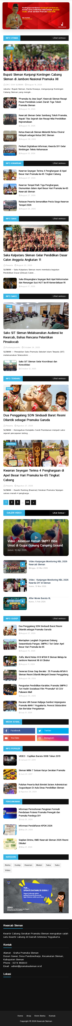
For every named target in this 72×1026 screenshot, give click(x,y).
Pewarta (9, 425)
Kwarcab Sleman (44, 1021)
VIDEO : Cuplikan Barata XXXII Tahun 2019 (39, 756)
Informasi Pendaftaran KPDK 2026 (35, 825)
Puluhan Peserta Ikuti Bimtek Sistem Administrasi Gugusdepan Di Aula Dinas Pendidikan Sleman (43, 786)
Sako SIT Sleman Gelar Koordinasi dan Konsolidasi (38, 363)
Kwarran (28, 865)
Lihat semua (59, 38)
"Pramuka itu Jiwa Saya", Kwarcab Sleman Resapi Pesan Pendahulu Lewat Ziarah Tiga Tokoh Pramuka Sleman (43, 102)
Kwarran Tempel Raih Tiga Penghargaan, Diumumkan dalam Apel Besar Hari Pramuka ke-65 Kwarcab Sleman (43, 188)
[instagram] (53, 738)
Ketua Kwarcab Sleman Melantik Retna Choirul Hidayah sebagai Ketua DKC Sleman (41, 134)
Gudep (17, 865)
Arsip (28, 1015)
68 (27, 502)
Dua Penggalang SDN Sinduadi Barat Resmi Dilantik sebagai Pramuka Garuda (34, 418)
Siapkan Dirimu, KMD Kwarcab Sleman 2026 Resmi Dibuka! (43, 841)
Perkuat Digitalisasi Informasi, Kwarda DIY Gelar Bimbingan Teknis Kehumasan (42, 148)
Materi (39, 865)
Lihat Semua (58, 513)
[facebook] (19, 731)
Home (20, 1015)
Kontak (52, 1015)
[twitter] (53, 731)
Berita (7, 865)
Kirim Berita (39, 1015)
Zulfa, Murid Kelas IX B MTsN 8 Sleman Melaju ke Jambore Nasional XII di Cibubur (43, 659)
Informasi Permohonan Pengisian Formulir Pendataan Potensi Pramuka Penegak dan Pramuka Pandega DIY (39, 812)
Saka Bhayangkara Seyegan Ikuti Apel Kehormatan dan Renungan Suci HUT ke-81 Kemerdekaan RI (43, 281)
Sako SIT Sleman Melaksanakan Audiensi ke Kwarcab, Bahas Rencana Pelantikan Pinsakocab (33, 337)
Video (7, 870)
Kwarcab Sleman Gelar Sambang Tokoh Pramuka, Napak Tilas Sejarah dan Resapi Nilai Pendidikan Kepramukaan (43, 119)
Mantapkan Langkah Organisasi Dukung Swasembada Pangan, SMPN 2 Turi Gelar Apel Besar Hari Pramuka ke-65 (41, 644)
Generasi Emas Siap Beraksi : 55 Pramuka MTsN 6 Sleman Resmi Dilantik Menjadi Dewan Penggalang (43, 673)
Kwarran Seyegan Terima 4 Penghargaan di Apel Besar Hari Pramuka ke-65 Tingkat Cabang (42, 172)
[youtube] (19, 738)
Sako (57, 865)
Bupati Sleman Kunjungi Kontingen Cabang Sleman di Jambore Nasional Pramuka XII (32, 77)
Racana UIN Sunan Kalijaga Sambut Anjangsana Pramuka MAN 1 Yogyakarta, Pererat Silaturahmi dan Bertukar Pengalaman (42, 705)
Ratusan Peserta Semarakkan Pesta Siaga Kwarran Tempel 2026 (44, 203)
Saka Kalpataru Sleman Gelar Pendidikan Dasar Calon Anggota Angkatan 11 (35, 257)
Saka (48, 865)
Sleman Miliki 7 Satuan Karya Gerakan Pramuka (42, 770)
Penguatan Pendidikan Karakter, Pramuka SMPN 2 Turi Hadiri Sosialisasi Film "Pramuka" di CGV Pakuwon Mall (43, 689)
